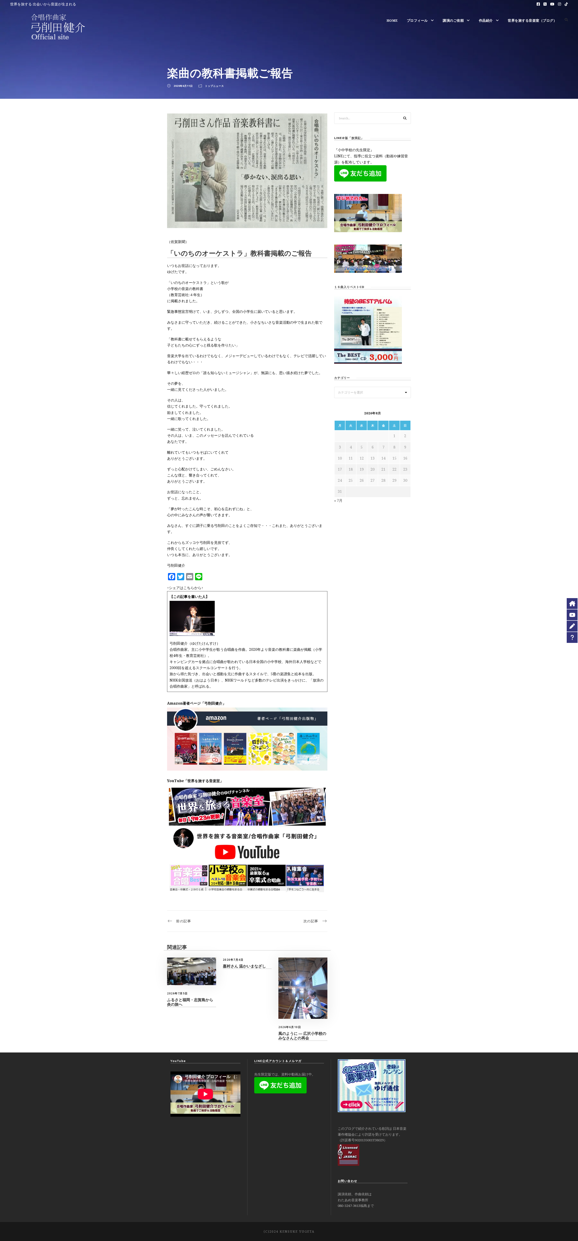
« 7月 (338, 500)
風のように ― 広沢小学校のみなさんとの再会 (302, 1035)
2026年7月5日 (177, 993)
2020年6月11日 (183, 85)
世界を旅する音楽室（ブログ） (532, 20)
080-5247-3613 (349, 1205)
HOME (392, 20)
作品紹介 (486, 20)
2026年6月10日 (289, 1027)
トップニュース (214, 85)
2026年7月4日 (233, 960)
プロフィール (417, 20)
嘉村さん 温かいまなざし (244, 966)
